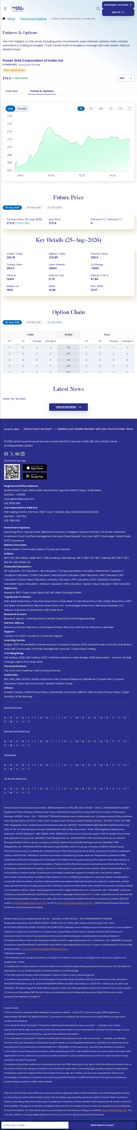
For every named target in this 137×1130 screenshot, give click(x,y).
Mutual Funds (32, 532)
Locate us (33, 636)
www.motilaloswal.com (114, 1110)
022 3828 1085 (12, 503)
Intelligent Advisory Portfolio (83, 532)
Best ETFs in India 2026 (30, 662)
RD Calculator (48, 571)
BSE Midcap (68, 558)
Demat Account (47, 644)
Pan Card (15, 670)
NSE (12, 679)
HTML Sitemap (24, 696)
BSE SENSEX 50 (22, 562)
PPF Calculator (80, 579)
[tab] (81, 108)
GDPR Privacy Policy (36, 692)
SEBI (18, 679)
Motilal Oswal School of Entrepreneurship (71, 618)
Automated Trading (84, 649)
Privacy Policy (112, 692)
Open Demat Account (116, 4)
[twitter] (12, 455)
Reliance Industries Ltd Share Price (24, 610)
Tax (6, 670)
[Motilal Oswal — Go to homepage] (16, 8)
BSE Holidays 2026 (37, 657)
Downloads (56, 692)
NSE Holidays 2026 (14, 657)
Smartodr (70, 692)
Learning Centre (35, 618)
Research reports (14, 618)
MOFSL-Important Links (45, 679)
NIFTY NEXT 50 (85, 558)
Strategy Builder (72, 592)
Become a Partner (14, 627)
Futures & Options (69, 644)
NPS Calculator (73, 584)
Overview (11, 91)
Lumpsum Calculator (16, 575)
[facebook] (6, 455)
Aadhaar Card (31, 670)
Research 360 (12, 592)
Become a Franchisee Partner (44, 627)
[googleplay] (35, 476)
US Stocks (106, 532)
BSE (6, 679)
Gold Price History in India (63, 657)
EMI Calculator (89, 575)
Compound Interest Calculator (76, 571)
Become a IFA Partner (76, 627)
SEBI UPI (116, 12)
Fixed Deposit (72, 536)
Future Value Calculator (32, 579)
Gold (7, 649)
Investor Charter (13, 692)
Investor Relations (71, 679)
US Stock (112, 644)
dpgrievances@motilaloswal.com (75, 903)
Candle (22, 108)
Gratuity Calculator (59, 579)
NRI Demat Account (53, 532)
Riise (58, 592)
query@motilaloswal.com (19, 499)
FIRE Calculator (122, 584)
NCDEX (26, 679)
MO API (50, 592)
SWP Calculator (109, 575)
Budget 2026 (11, 644)
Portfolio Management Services (44, 536)
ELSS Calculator (100, 579)
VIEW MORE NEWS (66, 407)
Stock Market (28, 644)
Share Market (12, 549)
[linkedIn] (23, 455)
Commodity (24, 649)
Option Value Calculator (98, 584)
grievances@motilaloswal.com (30, 903)
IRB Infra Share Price (46, 605)
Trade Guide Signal (33, 592)
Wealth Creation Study (59, 683)
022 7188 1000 (12, 520)
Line (10, 108)
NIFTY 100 (122, 558)
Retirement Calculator (109, 571)
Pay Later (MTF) (91, 536)
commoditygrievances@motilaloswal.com (44, 949)
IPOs (84, 644)
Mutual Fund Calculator (65, 575)
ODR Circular (95, 692)
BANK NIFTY (36, 558)
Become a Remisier (102, 627)
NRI (13, 649)
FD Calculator (30, 571)
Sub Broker (125, 644)
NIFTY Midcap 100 (105, 558)
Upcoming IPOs (13, 532)
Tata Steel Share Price (45, 601)
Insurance (18, 540)
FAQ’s (22, 636)
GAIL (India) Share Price (111, 601)
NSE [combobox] (122, 78)
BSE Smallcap (52, 558)
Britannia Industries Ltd (109, 605)
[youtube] (17, 455)
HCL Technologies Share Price (77, 605)
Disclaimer (89, 679)
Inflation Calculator (50, 584)
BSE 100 (8, 562)
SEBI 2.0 (82, 692)
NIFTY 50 (9, 558)
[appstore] (35, 467)
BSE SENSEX (22, 558)
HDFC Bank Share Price (17, 601)
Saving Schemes (51, 670)
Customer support (52, 636)
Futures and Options (58, 549)
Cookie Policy (105, 679)
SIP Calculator (12, 571)
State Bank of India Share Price (78, 601)
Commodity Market (33, 549)
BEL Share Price (54, 610)
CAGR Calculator (40, 575)
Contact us (10, 636)
